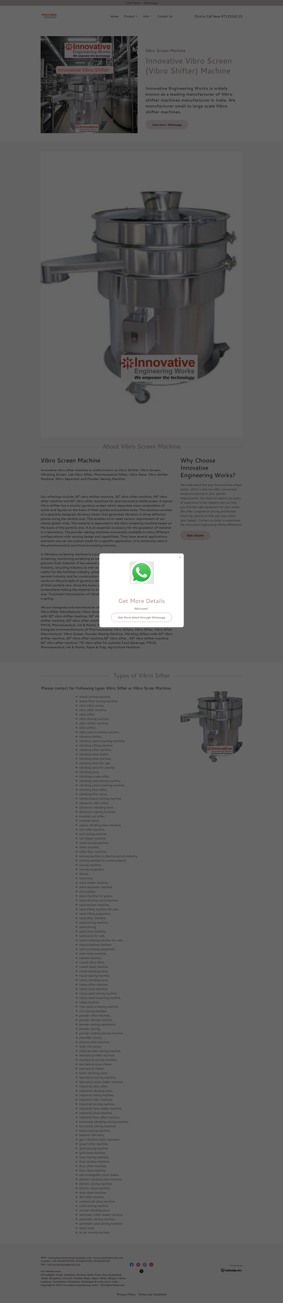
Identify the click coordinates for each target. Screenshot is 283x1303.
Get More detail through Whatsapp (141, 617)
